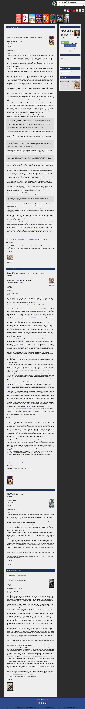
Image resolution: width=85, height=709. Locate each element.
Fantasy (22, 494)
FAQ (61, 62)
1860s (19, 31)
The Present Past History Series (67, 63)
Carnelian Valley (68, 707)
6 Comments (9, 496)
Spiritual (52, 31)
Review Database (64, 59)
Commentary (37, 31)
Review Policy (63, 60)
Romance (46, 31)
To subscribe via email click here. (70, 48)
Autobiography (23, 31)
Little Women (16, 468)
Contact (62, 64)
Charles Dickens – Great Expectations (14, 570)
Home (62, 65)
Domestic (42, 31)
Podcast (62, 61)
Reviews (13, 31)
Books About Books (30, 31)
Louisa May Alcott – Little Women (13, 268)
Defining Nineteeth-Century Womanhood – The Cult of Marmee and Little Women (30, 245)
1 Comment (9, 577)
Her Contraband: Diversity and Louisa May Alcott (28, 248)
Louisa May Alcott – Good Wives (13, 27)
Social (49, 31)
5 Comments (9, 275)
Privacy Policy (75, 707)
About (62, 58)
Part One (49, 62)
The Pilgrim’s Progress (18, 469)
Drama (22, 575)
